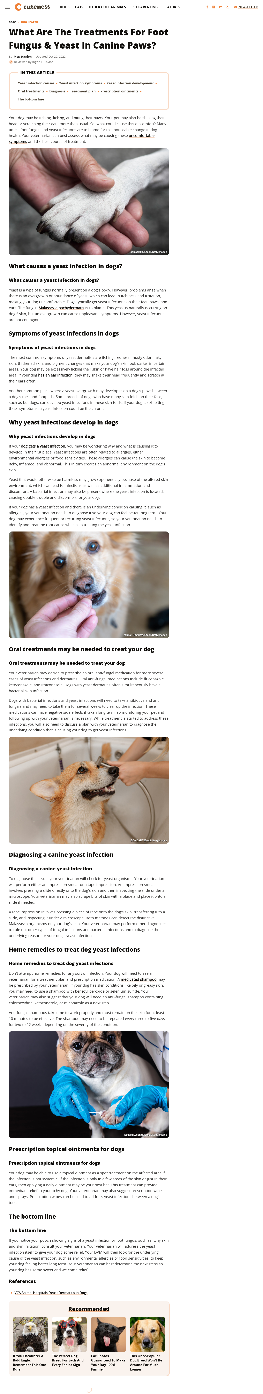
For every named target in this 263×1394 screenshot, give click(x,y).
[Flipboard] (220, 7)
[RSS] (227, 7)
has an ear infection (55, 375)
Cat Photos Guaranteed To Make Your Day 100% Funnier (108, 1363)
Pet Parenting (145, 7)
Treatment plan (83, 91)
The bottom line (31, 99)
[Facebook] (207, 7)
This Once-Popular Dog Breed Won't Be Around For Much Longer (146, 1363)
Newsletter (248, 7)
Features (172, 7)
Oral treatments (31, 91)
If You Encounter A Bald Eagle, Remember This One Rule (29, 1363)
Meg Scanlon (23, 56)
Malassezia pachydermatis (61, 307)
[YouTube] (214, 7)
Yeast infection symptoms (80, 83)
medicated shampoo (139, 979)
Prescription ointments (119, 91)
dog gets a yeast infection (43, 446)
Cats (79, 7)
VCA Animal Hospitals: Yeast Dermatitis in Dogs (51, 1292)
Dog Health (29, 22)
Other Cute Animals (107, 7)
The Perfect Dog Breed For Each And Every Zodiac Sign (68, 1360)
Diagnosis (57, 91)
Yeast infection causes (36, 83)
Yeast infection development (130, 83)
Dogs (64, 7)
